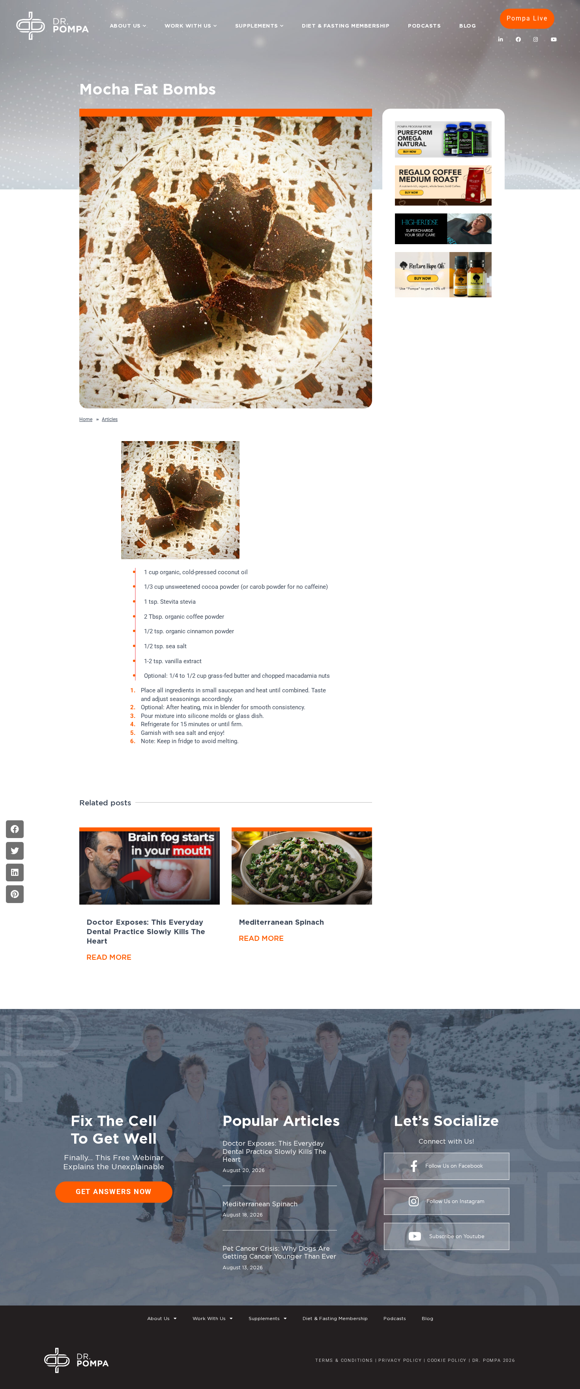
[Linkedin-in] (500, 40)
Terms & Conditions (344, 1360)
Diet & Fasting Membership (345, 25)
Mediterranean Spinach (281, 922)
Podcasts (424, 25)
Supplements (256, 25)
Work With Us (188, 25)
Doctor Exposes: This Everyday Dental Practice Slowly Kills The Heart (145, 931)
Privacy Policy (400, 1360)
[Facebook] (518, 40)
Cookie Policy (446, 1360)
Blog (467, 25)
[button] (15, 829)
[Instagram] (535, 40)
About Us (125, 25)
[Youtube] (553, 40)
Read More (108, 957)
